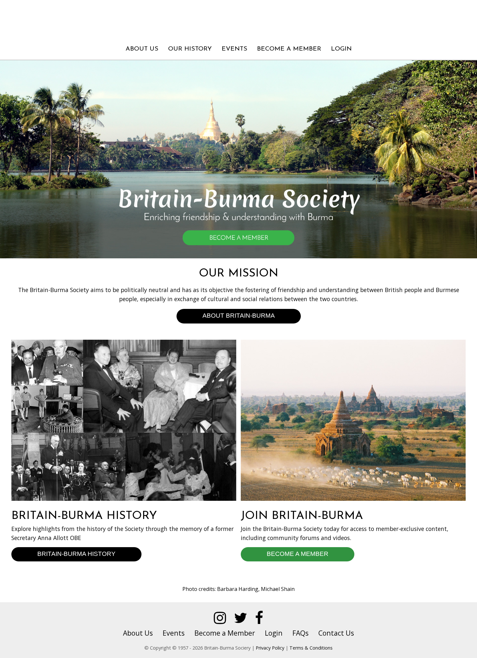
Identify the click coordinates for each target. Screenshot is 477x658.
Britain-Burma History (76, 553)
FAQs (300, 633)
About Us (142, 49)
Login (341, 49)
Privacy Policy (270, 648)
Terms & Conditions (311, 648)
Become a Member (289, 49)
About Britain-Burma (238, 315)
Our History (190, 49)
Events (234, 49)
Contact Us (336, 633)
